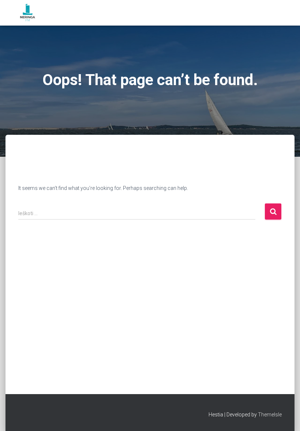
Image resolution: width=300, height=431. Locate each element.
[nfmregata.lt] (27, 13)
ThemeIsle (270, 414)
